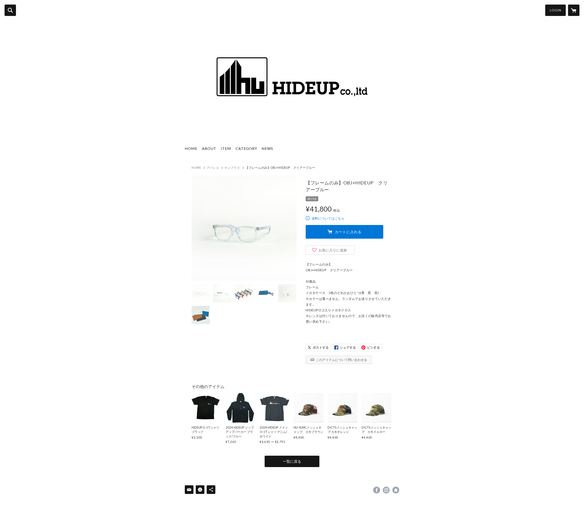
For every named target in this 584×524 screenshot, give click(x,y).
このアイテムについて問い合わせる (341, 360)
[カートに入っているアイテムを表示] (573, 10)
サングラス (232, 167)
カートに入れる (348, 232)
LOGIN (555, 10)
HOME (191, 148)
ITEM (226, 148)
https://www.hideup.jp (395, 490)
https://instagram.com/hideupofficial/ (386, 490)
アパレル (213, 167)
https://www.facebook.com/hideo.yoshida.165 (376, 490)
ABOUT (209, 148)
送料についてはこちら (328, 218)
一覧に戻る (292, 461)
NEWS (267, 148)
